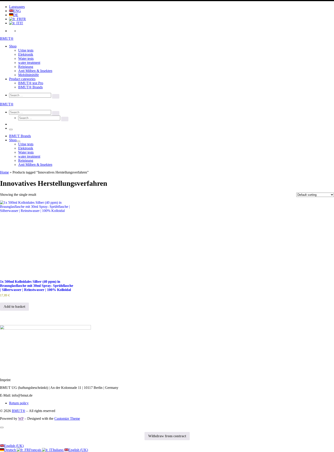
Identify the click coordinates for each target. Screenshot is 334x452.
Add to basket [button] (14, 306)
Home (4, 172)
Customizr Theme (67, 418)
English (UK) (14, 446)
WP (21, 418)
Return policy (19, 403)
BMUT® (18, 411)
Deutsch (10, 450)
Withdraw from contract (167, 436)
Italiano (58, 450)
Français (35, 450)
